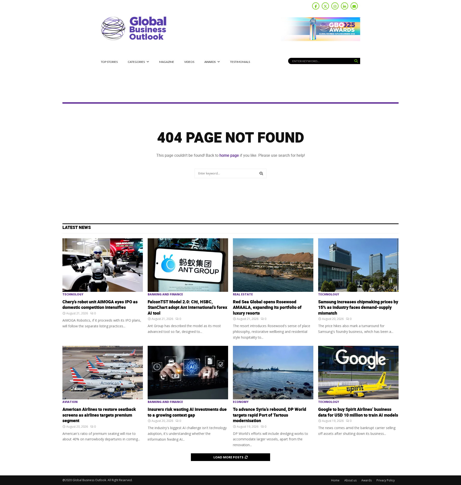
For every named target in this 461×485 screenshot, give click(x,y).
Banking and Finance (165, 294)
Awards (210, 62)
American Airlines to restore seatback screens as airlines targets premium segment (99, 415)
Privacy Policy (385, 480)
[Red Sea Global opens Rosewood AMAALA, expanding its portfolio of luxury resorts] (273, 265)
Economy (241, 402)
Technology (72, 294)
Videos (189, 62)
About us (350, 480)
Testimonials (240, 62)
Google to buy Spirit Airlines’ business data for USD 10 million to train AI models (358, 412)
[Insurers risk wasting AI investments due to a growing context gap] (188, 372)
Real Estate (243, 294)
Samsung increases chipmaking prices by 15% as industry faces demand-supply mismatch (358, 308)
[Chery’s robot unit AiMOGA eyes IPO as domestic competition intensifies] (102, 265)
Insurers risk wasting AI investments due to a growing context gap (187, 412)
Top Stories (109, 62)
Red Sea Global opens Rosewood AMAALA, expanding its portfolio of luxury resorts (267, 308)
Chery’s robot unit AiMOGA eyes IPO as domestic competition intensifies (100, 305)
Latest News (76, 227)
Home (335, 480)
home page (229, 155)
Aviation (70, 402)
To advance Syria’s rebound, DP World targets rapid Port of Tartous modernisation (269, 415)
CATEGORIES (136, 62)
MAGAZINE (166, 62)
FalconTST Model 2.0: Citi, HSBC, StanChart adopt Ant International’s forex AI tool (187, 308)
